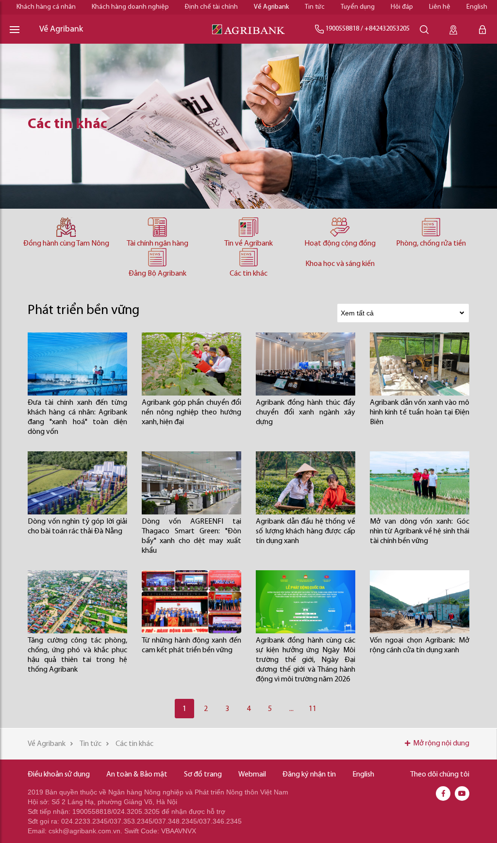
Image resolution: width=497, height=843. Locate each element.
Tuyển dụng (358, 7)
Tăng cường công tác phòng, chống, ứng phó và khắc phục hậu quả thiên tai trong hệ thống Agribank (77, 655)
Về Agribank (271, 7)
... (291, 709)
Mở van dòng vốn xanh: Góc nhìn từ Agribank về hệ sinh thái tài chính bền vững (419, 531)
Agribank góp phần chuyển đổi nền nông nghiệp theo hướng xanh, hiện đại (191, 412)
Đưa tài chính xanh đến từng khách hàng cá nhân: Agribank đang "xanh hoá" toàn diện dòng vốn (77, 417)
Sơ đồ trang (203, 774)
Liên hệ (439, 7)
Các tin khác (248, 274)
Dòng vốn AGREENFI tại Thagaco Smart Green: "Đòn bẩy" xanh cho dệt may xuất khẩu (191, 536)
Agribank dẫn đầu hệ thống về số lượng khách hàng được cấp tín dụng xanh (305, 531)
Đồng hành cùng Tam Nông (66, 244)
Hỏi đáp (402, 7)
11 (312, 709)
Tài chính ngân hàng (157, 244)
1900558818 (342, 29)
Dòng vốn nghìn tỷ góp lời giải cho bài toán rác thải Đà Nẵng (77, 526)
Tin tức (315, 7)
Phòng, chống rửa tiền (431, 244)
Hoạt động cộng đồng (340, 244)
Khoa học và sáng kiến (340, 264)
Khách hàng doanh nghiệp (130, 7)
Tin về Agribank (248, 244)
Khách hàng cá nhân (46, 7)
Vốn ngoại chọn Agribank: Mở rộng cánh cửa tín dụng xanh (419, 645)
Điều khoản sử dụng (59, 774)
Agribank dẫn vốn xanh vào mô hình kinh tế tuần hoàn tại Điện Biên (419, 412)
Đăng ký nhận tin (309, 774)
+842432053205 (387, 29)
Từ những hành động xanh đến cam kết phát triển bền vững (191, 645)
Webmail (252, 774)
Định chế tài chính (211, 7)
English (476, 7)
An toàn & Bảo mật (136, 774)
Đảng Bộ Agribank (157, 274)
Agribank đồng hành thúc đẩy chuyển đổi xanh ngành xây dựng (305, 412)
